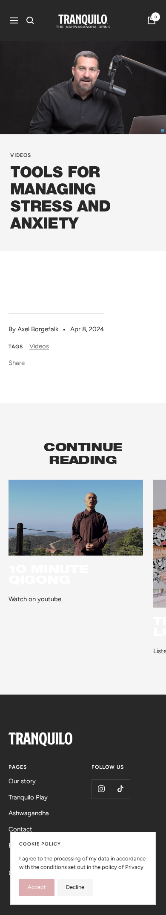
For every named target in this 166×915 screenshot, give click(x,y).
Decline (75, 887)
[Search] (30, 20)
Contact (20, 829)
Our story (22, 781)
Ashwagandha (29, 813)
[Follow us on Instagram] (101, 789)
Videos (20, 155)
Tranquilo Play (28, 797)
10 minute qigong (48, 574)
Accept (37, 887)
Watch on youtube (35, 599)
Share (17, 363)
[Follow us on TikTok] (120, 789)
